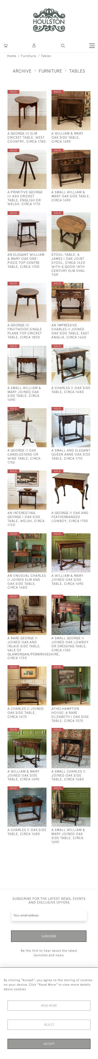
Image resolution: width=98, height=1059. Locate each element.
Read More (49, 1005)
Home (11, 56)
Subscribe (48, 936)
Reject (49, 1024)
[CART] (5, 46)
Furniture (28, 56)
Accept (49, 1044)
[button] (63, 46)
